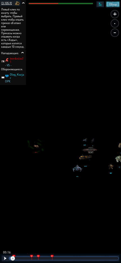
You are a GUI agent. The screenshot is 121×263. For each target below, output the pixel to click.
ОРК (7, 81)
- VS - (8, 65)
